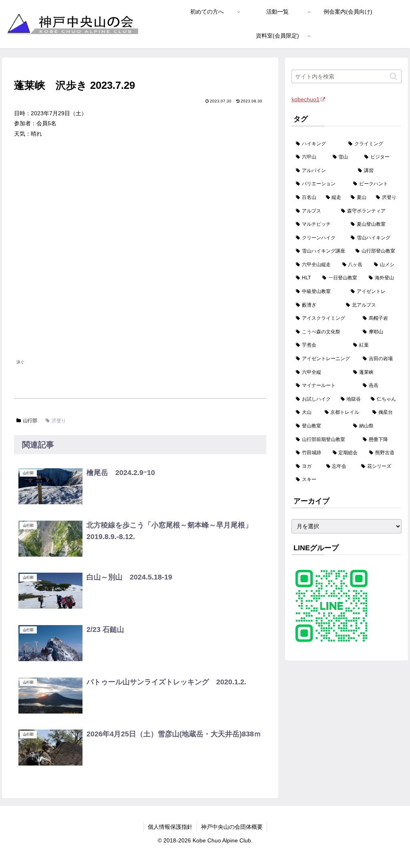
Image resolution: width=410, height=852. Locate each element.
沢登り (59, 420)
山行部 (30, 420)
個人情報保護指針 (170, 827)
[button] (393, 76)
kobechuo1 (305, 99)
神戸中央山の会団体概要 (232, 827)
